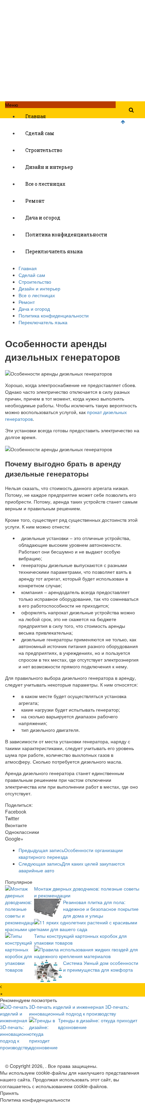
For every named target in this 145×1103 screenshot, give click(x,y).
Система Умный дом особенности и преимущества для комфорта (100, 966)
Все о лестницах (45, 184)
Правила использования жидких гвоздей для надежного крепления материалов (86, 952)
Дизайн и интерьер (49, 167)
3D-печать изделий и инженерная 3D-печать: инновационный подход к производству (79, 1010)
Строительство (43, 150)
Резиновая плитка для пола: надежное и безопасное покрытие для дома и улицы (101, 909)
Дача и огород (42, 217)
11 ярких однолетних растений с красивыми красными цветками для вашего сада (71, 925)
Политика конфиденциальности (66, 234)
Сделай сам (39, 133)
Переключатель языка (54, 251)
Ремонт (35, 201)
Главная (35, 116)
